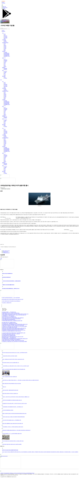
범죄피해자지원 (6, 53)
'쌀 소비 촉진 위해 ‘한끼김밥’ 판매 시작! (8, 334)
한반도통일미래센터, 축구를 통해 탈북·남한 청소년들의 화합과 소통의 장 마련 (14, 324)
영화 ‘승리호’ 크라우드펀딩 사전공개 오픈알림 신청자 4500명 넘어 (13, 317)
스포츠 (5, 61)
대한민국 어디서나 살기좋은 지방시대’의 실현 (9, 327)
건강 (4, 107)
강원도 (5, 48)
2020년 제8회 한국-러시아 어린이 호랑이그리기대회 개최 (11, 318)
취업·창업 (3, 76)
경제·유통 (5, 37)
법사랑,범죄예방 (6, 54)
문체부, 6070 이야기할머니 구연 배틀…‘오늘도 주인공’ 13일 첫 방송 (13, 325)
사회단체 (3, 51)
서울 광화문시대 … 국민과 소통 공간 (8, 315)
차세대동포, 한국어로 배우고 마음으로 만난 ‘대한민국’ (11, 333)
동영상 (5, 66)
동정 (4, 73)
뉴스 (3, 81)
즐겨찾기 (3, 1)
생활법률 (5, 68)
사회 (4, 83)
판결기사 (5, 69)
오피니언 (5, 71)
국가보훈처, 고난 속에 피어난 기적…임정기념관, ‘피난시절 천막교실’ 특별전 (14, 326)
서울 (4, 43)
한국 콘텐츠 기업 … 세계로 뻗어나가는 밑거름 (9, 323)
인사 (4, 74)
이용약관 (1, 473)
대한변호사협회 (6, 55)
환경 (4, 38)
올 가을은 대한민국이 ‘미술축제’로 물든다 (9, 322)
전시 (4, 64)
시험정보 (5, 78)
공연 (4, 63)
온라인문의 (22, 473)
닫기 (1, 79)
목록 (1, 258)
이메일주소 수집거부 (13, 473)
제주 (4, 49)
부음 (4, 75)
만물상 (5, 40)
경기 (4, 44)
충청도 (5, 45)
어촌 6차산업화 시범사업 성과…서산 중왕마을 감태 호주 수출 (12, 320)
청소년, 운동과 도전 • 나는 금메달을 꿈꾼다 (9, 316)
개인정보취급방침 (6, 473)
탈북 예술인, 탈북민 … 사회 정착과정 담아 (9, 337)
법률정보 (3, 67)
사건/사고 (5, 85)
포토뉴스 (5, 41)
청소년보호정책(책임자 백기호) (29, 473)
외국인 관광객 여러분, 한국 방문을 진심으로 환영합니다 (11, 339)
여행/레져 (5, 60)
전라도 (5, 47)
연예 (4, 62)
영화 (4, 65)
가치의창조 (4, 39)
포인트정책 (18, 473)
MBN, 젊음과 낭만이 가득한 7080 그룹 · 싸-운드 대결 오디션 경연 (12, 336)
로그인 (3, 2)
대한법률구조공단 (7, 104)
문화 (3, 106)
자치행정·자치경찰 (5, 42)
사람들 (5, 72)
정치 (4, 82)
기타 (4, 105)
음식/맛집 (5, 108)
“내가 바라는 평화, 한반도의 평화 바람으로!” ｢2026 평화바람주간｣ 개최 (13, 332)
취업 (4, 77)
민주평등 (5, 52)
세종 (4, 50)
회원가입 (3, 31)
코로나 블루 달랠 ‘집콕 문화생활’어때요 (8, 319)
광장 (3, 70)
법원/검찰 (5, 84)
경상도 (5, 46)
